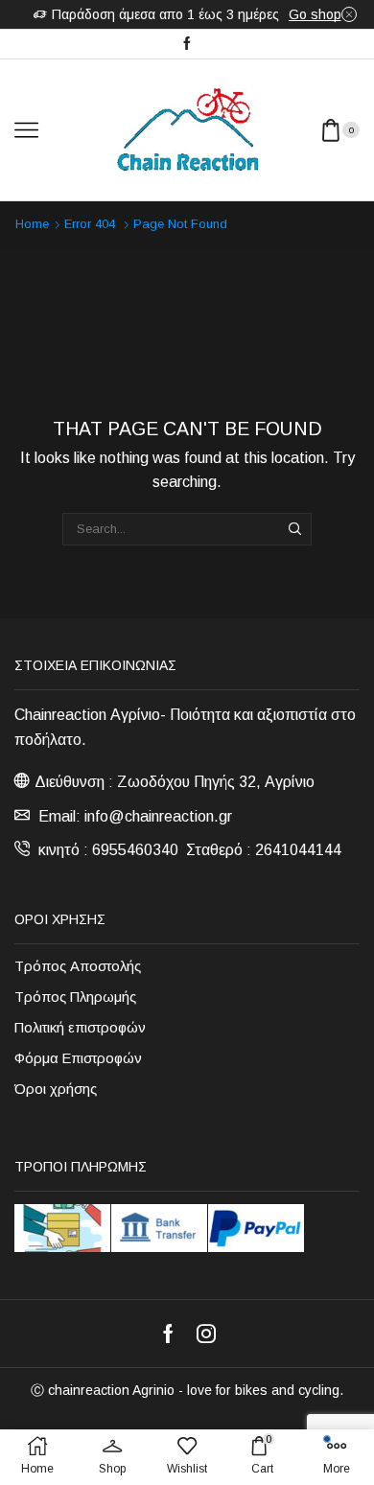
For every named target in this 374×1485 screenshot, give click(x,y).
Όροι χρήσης (55, 1089)
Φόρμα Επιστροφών (78, 1058)
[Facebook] (187, 44)
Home (32, 224)
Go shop (315, 14)
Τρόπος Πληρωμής (75, 997)
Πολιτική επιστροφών (80, 1027)
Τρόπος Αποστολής (77, 966)
